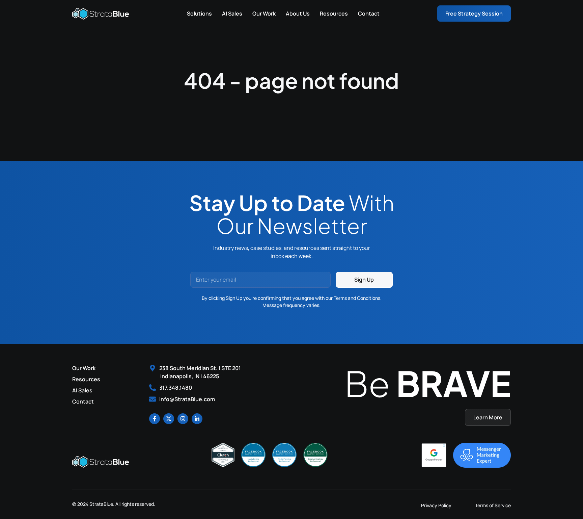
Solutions (199, 13)
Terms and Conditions (357, 298)
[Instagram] (182, 418)
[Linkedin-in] (197, 418)
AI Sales (232, 13)
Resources (334, 13)
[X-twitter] (168, 418)
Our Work (264, 13)
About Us (298, 13)
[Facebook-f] (154, 418)
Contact (369, 13)
